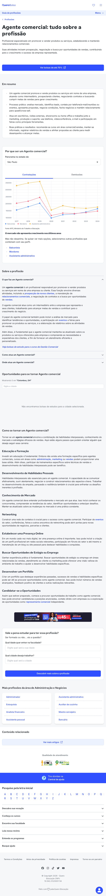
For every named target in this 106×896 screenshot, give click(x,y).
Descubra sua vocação (13, 808)
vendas (8, 299)
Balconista (14, 247)
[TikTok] (53, 868)
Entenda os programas (13, 838)
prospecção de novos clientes (39, 293)
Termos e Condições (13, 859)
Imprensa (74, 859)
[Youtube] (63, 868)
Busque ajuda (8, 846)
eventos (63, 320)
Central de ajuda (56, 779)
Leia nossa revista (11, 830)
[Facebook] (43, 868)
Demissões (76, 174)
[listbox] (26, 708)
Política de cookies (57, 859)
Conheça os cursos (11, 816)
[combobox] (53, 386)
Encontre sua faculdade (13, 823)
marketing (57, 459)
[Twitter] (58, 868)
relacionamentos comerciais (16, 296)
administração (44, 459)
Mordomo (14, 251)
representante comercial (38, 602)
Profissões (9, 19)
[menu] (101, 5)
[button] (99, 890)
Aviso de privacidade (35, 859)
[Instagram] (48, 868)
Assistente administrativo (22, 255)
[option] (26, 697)
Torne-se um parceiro (92, 859)
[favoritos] (93, 5)
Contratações (29, 174)
